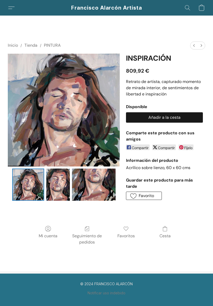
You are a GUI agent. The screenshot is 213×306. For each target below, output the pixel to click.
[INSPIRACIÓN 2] (94, 185)
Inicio (13, 45)
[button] (106, 8)
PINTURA (52, 45)
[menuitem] (194, 45)
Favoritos (126, 236)
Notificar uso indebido (106, 293)
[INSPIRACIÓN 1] (58, 185)
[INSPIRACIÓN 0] (28, 185)
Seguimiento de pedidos (87, 239)
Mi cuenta (48, 236)
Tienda (30, 45)
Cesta (165, 236)
